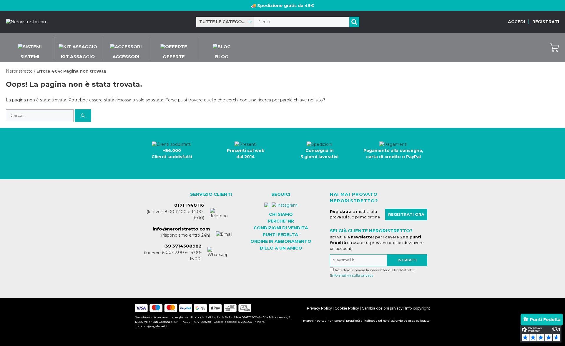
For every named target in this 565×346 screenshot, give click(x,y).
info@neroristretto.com (181, 229)
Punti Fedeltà (545, 319)
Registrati (545, 21)
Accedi (516, 21)
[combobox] (225, 22)
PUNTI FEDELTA (280, 234)
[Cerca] (354, 22)
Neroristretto (19, 71)
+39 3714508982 (182, 246)
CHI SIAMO (281, 214)
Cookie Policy (347, 308)
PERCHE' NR (281, 221)
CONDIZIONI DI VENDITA (281, 227)
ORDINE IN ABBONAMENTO (280, 241)
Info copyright (417, 308)
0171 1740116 (189, 205)
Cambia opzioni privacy (382, 308)
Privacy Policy (319, 308)
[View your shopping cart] (554, 48)
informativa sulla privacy (352, 275)
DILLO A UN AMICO (281, 248)
